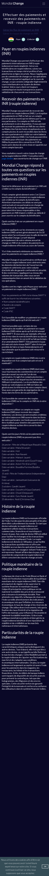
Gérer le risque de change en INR (20, 33)
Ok (45, 866)
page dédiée (7, 158)
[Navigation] (43, 3)
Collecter (31, 39)
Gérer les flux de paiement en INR (21, 29)
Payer (18, 39)
